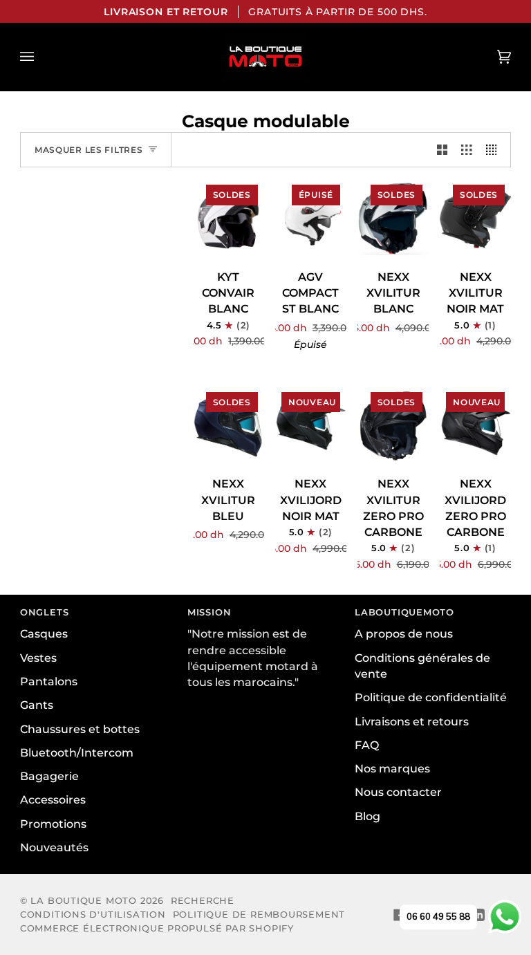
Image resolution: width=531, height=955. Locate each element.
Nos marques (392, 768)
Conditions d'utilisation (93, 914)
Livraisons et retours (412, 721)
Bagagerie (49, 776)
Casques (44, 633)
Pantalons (48, 681)
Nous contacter (398, 792)
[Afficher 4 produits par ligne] (495, 150)
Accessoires (53, 799)
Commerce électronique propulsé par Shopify (157, 928)
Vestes (38, 658)
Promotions (53, 824)
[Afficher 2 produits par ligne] (442, 150)
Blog (367, 816)
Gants (36, 705)
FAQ (367, 745)
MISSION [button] (209, 612)
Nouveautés (54, 847)
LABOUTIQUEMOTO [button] (404, 612)
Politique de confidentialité (431, 697)
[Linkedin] (478, 915)
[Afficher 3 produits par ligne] (466, 150)
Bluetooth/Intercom (76, 752)
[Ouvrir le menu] (41, 57)
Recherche (202, 900)
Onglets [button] (44, 612)
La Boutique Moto (83, 900)
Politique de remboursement (259, 914)
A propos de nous (404, 633)
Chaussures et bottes (80, 729)
